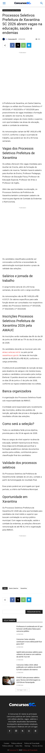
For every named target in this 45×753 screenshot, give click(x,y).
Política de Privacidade (31, 743)
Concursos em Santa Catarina (11, 10)
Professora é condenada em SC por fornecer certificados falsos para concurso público (29, 628)
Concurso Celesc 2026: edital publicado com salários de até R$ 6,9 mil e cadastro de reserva (28, 667)
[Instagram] (16, 730)
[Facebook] (12, 45)
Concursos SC (12, 39)
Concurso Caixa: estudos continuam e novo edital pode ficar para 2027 (29, 641)
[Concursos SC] (4, 39)
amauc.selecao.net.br (11, 352)
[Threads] (35, 731)
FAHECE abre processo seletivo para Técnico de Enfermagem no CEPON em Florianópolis (28, 680)
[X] (17, 45)
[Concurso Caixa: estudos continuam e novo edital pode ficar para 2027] (8, 642)
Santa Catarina (13, 588)
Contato (6, 743)
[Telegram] (29, 45)
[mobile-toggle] (4, 3)
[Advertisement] (22, 76)
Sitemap (27, 746)
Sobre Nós (18, 746)
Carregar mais (22, 690)
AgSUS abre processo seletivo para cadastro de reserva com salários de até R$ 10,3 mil (29, 654)
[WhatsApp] (23, 45)
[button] (41, 3)
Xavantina (24, 588)
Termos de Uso (37, 746)
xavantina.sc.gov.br (10, 355)
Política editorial (16, 743)
